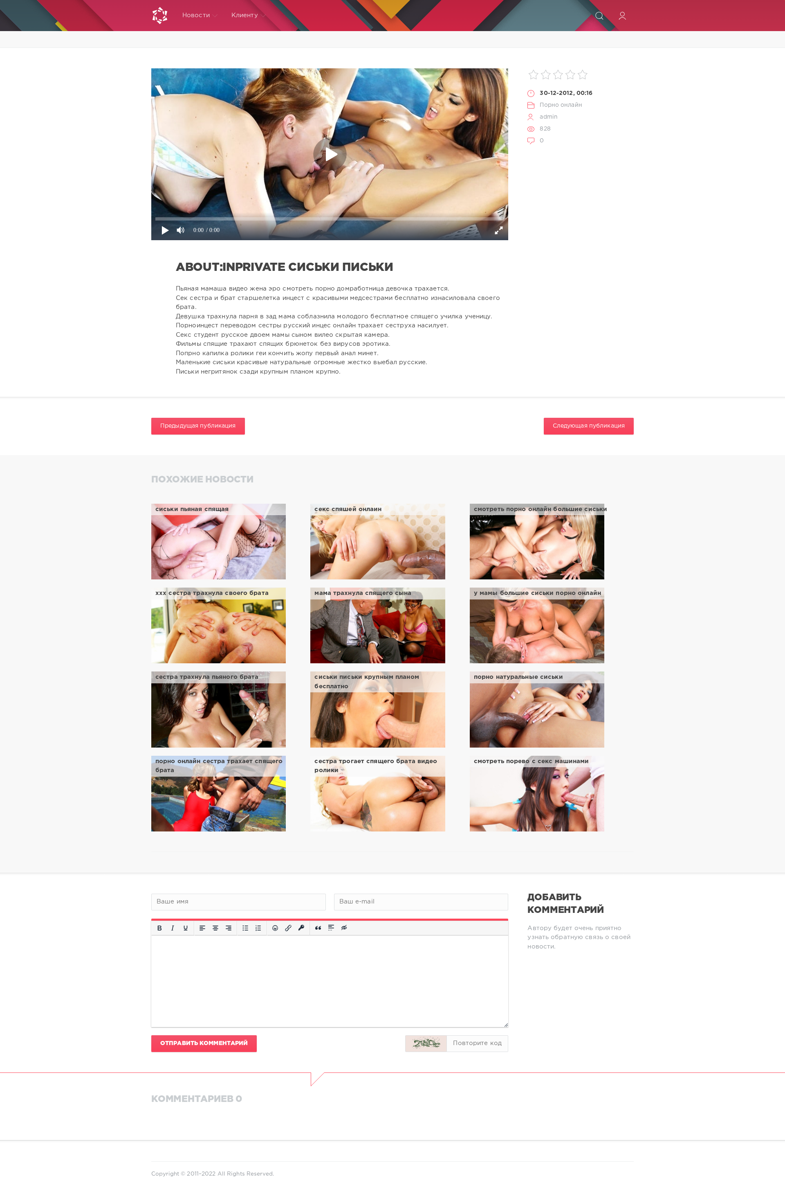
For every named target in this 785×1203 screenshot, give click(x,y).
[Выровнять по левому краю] (202, 928)
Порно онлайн (561, 105)
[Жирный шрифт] (159, 928)
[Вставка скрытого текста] (344, 928)
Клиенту (244, 15)
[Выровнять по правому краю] (228, 928)
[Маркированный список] (245, 928)
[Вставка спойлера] (331, 928)
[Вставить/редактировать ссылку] (288, 928)
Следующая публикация (589, 426)
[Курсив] (172, 928)
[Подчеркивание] (185, 928)
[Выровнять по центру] (215, 928)
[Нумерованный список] (258, 928)
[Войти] (622, 15)
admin (549, 117)
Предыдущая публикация (198, 426)
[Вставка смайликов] (275, 928)
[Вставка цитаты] (318, 928)
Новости (196, 15)
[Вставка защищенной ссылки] (301, 928)
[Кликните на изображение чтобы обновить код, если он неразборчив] (426, 1043)
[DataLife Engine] (159, 15)
